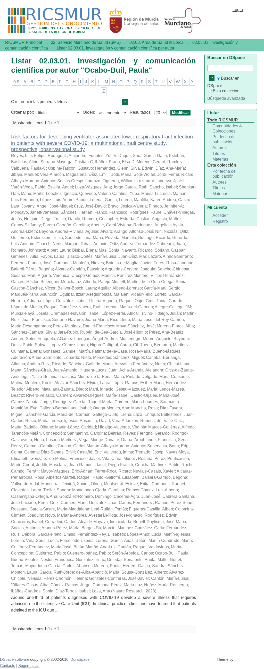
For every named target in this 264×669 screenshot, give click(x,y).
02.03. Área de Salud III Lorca (156, 42)
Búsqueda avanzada (226, 98)
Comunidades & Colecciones (227, 128)
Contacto (7, 666)
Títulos (218, 153)
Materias (220, 159)
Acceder (220, 215)
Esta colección (226, 91)
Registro (220, 221)
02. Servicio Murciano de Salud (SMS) (86, 42)
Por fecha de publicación (224, 139)
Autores (219, 147)
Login (238, 9)
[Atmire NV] (250, 662)
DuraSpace (79, 659)
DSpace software (14, 659)
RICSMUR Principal (23, 42)
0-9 (16, 82)
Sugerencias (28, 666)
